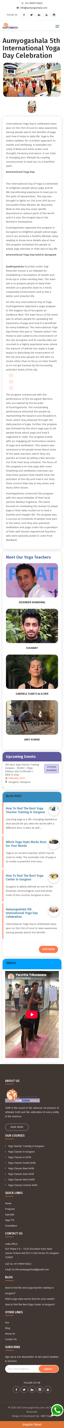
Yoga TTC (10, 1220)
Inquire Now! (32, 1424)
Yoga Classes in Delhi (19, 1157)
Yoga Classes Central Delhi (22, 1185)
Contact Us (11, 1339)
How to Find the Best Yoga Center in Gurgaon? (30, 1304)
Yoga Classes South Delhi (21, 1162)
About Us (10, 1333)
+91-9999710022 (33, 3)
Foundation (11, 1225)
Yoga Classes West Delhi (21, 1179)
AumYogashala (18, 407)
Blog (7, 1328)
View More (48, 949)
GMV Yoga (46, 1416)
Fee (7, 1322)
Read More (17, 1127)
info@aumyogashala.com (33, 7)
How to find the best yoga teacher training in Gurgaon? (29, 1290)
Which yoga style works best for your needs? (30, 1299)
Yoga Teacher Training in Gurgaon (26, 1146)
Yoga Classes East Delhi (21, 1174)
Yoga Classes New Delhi (21, 1168)
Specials (9, 1214)
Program (10, 1209)
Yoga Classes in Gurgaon (21, 1151)
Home (8, 1203)
